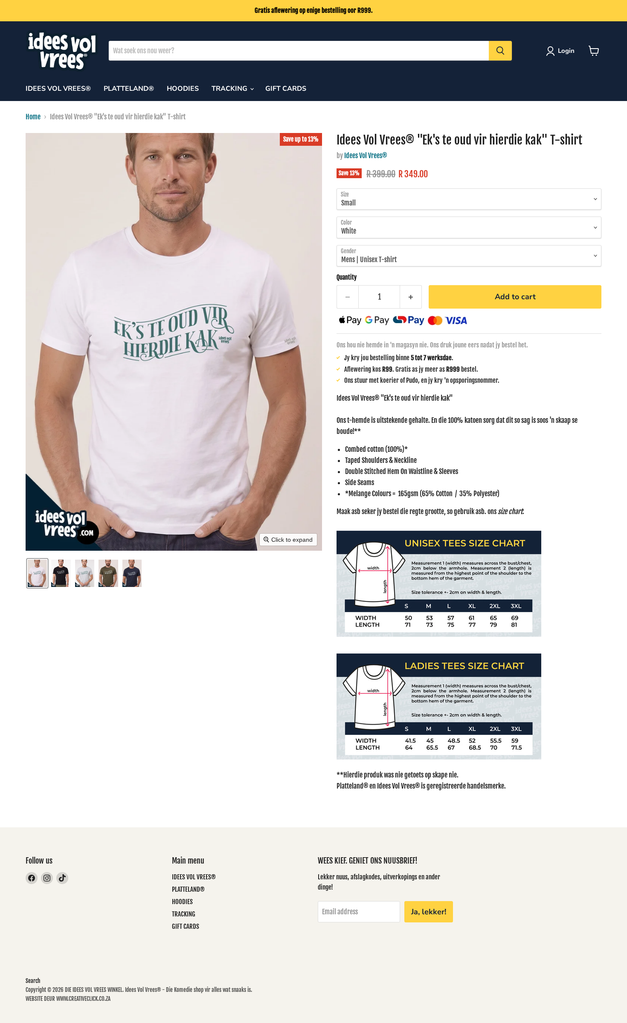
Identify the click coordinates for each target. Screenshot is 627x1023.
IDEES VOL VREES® (58, 88)
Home (33, 117)
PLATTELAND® (129, 88)
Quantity (347, 277)
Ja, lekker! (428, 912)
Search (33, 980)
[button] (562, 51)
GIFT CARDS (285, 88)
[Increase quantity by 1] (411, 297)
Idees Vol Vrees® (365, 155)
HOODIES (183, 88)
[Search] (500, 51)
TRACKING (230, 88)
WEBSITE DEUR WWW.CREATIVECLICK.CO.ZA (68, 998)
